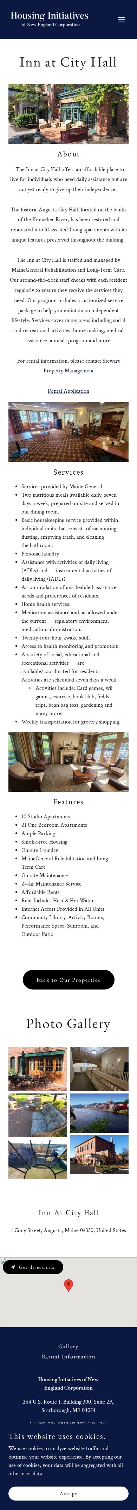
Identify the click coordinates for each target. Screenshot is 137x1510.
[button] (122, 20)
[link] (50, 20)
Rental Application (68, 391)
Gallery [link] (68, 1346)
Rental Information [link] (69, 1356)
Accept (68, 1493)
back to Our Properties (68, 980)
